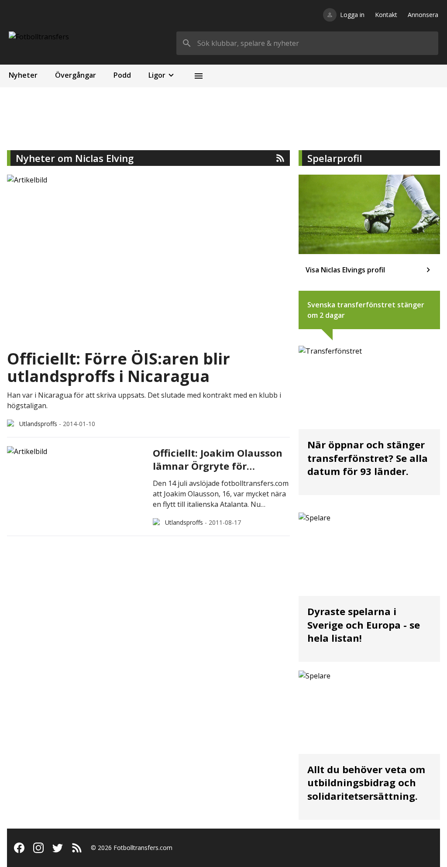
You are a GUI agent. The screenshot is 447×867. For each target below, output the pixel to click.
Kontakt (386, 14)
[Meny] (199, 76)
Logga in (352, 14)
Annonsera (423, 14)
